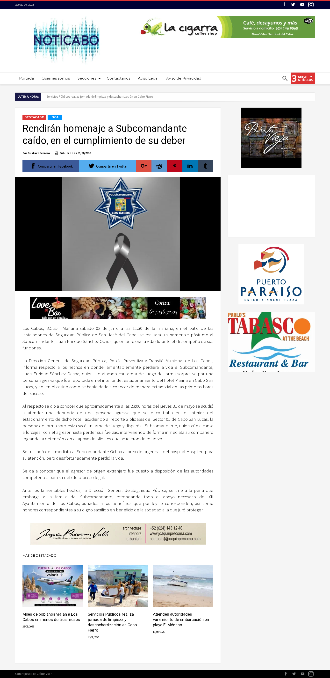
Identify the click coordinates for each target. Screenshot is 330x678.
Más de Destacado (39, 555)
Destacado (34, 117)
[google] (143, 166)
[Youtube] (302, 5)
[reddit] (159, 166)
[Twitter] (293, 5)
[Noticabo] (66, 16)
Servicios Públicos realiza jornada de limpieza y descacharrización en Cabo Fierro (100, 97)
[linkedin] (190, 166)
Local (55, 117)
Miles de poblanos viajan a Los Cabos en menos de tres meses (51, 617)
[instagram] (311, 5)
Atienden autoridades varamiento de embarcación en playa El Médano (181, 619)
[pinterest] (174, 166)
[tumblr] (205, 166)
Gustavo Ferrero (39, 153)
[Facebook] (284, 5)
